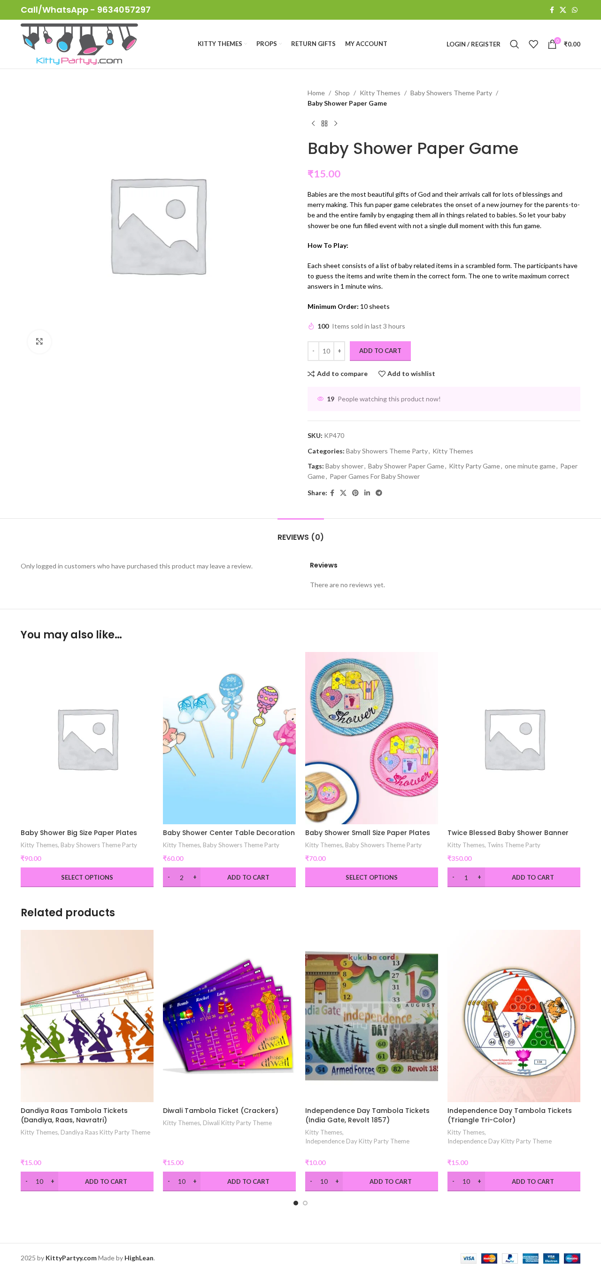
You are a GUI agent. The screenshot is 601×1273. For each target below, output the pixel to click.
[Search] (514, 44)
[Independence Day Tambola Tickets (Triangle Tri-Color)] (513, 1016)
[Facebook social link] (552, 10)
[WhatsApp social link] (574, 10)
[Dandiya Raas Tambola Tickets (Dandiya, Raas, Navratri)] (87, 1016)
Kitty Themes (380, 93)
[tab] (300, 532)
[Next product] (335, 124)
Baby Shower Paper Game (406, 466)
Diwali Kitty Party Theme (237, 1123)
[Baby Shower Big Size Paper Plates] (87, 738)
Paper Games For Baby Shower (375, 476)
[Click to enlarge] (39, 341)
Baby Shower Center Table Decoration (229, 832)
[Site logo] (79, 43)
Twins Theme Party (513, 845)
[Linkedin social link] (367, 493)
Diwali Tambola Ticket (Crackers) (220, 1110)
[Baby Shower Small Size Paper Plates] (371, 738)
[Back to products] (324, 124)
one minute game (530, 466)
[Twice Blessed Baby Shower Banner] (513, 738)
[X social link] (563, 10)
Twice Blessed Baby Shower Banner (508, 832)
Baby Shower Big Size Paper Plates (79, 832)
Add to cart (380, 350)
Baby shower (344, 466)
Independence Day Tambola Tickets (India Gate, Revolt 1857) (367, 1115)
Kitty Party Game (474, 466)
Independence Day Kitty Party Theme (357, 1141)
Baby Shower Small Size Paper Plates (367, 832)
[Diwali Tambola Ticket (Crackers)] (229, 1016)
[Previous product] (313, 124)
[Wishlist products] (533, 44)
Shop (342, 93)
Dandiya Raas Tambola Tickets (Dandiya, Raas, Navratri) (74, 1115)
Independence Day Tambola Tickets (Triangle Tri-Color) (509, 1115)
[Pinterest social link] (355, 493)
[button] (295, 1203)
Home (316, 93)
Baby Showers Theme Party (451, 93)
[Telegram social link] (379, 493)
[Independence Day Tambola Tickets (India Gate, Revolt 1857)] (371, 1016)
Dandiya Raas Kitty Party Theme (105, 1132)
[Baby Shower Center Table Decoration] (229, 738)
